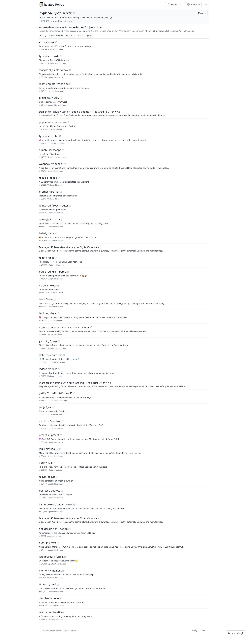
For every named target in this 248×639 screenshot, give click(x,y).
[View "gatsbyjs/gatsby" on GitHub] (61, 219)
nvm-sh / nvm (47, 542)
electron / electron (50, 421)
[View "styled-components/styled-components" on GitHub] (91, 327)
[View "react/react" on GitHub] (56, 258)
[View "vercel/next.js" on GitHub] (58, 285)
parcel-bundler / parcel (53, 271)
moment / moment (50, 570)
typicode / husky (49, 97)
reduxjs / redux (48, 177)
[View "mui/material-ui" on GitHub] (60, 449)
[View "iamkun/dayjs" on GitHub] (58, 313)
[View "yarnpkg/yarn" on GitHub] (58, 341)
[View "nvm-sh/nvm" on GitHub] (58, 543)
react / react (46, 257)
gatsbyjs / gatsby (49, 219)
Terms (203, 631)
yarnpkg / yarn (48, 341)
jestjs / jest (45, 407)
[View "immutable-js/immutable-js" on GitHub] (74, 504)
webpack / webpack (51, 163)
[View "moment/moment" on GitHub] (63, 570)
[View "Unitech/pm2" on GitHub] (58, 584)
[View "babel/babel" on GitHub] (56, 233)
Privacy (194, 631)
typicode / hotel (48, 136)
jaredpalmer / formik (51, 556)
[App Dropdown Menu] (206, 4)
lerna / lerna (46, 299)
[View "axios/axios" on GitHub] (56, 42)
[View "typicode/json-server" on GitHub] (74, 13)
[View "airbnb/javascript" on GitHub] (62, 150)
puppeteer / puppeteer (52, 122)
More (200, 13)
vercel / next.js (48, 285)
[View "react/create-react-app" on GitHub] (70, 84)
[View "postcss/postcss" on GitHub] (62, 491)
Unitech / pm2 (47, 584)
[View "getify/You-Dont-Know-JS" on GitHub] (74, 393)
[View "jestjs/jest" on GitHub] (53, 407)
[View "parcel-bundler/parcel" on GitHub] (68, 272)
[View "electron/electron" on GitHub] (63, 421)
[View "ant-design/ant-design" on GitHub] (69, 529)
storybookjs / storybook (53, 70)
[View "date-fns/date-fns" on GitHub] (64, 355)
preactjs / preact (49, 435)
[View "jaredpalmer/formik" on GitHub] (65, 557)
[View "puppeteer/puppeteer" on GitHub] (68, 122)
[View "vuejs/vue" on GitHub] (53, 463)
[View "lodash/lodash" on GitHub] (59, 369)
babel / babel (47, 233)
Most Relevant (56, 35)
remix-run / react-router (53, 205)
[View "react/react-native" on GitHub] (64, 612)
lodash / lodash (48, 368)
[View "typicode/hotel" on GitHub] (60, 136)
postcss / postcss (49, 490)
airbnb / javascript (50, 149)
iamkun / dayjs (47, 313)
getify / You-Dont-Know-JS (55, 393)
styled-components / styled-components (64, 327)
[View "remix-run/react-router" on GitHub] (70, 205)
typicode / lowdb (49, 56)
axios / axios (46, 42)
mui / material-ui (49, 448)
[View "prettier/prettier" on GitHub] (61, 192)
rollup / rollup (47, 476)
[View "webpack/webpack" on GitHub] (65, 164)
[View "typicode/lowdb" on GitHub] (61, 56)
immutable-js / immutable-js (56, 504)
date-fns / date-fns (50, 355)
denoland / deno (49, 598)
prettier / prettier (49, 191)
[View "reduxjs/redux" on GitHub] (59, 178)
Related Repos (54, 4)
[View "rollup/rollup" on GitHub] (56, 477)
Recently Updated (85, 35)
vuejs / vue (45, 462)
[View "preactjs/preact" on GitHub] (61, 435)
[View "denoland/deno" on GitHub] (60, 598)
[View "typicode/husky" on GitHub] (61, 98)
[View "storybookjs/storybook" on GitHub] (70, 70)
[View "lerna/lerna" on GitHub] (55, 299)
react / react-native (51, 612)
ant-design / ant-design (53, 528)
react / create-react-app (54, 83)
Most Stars (70, 35)
